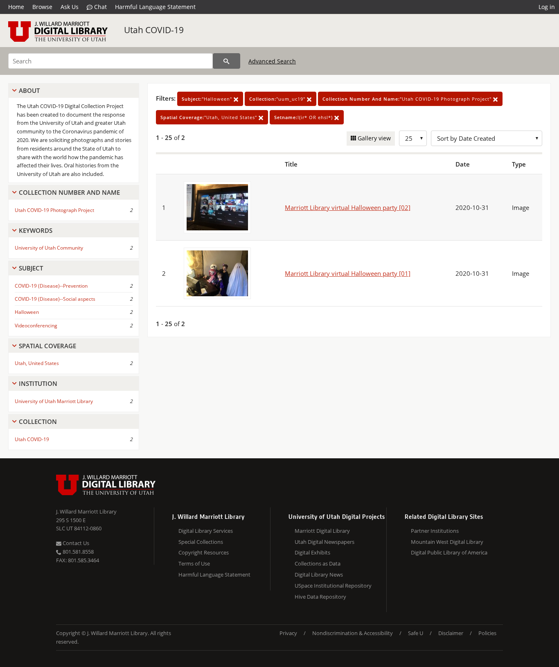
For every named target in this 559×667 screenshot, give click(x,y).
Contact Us (75, 543)
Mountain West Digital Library (447, 541)
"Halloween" (208, 99)
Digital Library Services (205, 530)
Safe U (415, 633)
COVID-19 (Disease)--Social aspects (55, 298)
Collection (38, 421)
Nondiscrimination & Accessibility (352, 633)
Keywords (35, 230)
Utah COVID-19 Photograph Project (54, 210)
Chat (99, 7)
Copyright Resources (203, 552)
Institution (38, 383)
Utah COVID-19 (154, 30)
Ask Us (70, 7)
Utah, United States (37, 363)
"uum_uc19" (278, 99)
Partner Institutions (435, 530)
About (29, 90)
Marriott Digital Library (322, 530)
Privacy (288, 633)
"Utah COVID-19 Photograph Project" (407, 99)
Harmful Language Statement (155, 7)
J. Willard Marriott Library (86, 511)
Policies (487, 633)
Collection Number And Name (69, 192)
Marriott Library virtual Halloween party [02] (347, 207)
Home (16, 7)
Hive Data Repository (320, 596)
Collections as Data (317, 563)
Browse (42, 7)
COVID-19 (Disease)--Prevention (51, 285)
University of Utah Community (49, 247)
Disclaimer (450, 633)
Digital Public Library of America (449, 552)
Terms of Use (194, 563)
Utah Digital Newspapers (324, 541)
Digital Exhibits (312, 552)
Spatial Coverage (47, 346)
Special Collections (200, 541)
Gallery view (373, 138)
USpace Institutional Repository (333, 585)
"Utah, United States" (209, 117)
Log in (547, 7)
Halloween (27, 312)
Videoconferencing (36, 325)
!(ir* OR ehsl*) (304, 117)
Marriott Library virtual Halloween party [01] (347, 273)
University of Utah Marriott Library (54, 401)
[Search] (226, 61)
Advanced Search (272, 61)
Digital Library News (319, 574)
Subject (31, 268)
